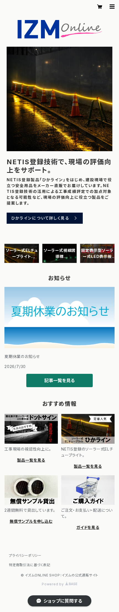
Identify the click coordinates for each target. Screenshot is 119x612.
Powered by (53, 584)
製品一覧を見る (31, 460)
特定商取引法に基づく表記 (29, 565)
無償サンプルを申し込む (31, 521)
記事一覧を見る (59, 380)
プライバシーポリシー (25, 555)
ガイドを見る (87, 527)
